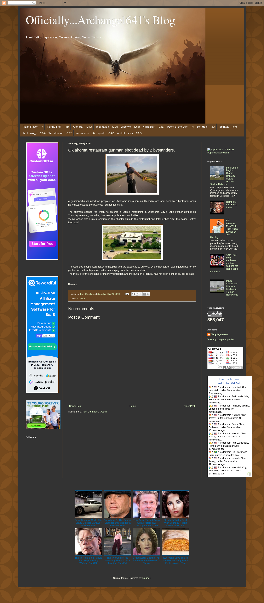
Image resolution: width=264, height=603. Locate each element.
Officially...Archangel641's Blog (100, 19)
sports (101, 133)
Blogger (146, 578)
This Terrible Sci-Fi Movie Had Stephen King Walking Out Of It (88, 560)
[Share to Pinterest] (148, 294)
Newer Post (75, 406)
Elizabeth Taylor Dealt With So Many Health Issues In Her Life (175, 523)
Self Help (202, 126)
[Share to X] (141, 294)
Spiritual (224, 126)
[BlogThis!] (137, 294)
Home (132, 406)
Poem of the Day (177, 126)
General (78, 126)
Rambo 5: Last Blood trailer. (231, 205)
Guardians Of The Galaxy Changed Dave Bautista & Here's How (117, 523)
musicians (82, 133)
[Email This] (133, 294)
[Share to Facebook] (144, 294)
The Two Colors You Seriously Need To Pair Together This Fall (117, 560)
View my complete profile (220, 339)
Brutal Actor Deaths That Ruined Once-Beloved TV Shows (146, 560)
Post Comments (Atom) (95, 411)
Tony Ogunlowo (219, 334)
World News (56, 133)
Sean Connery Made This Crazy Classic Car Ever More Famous (88, 523)
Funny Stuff (54, 126)
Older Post (189, 406)
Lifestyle (126, 126)
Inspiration (102, 126)
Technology (30, 133)
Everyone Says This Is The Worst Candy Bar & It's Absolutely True (175, 560)
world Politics (125, 133)
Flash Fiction (30, 126)
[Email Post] (126, 294)
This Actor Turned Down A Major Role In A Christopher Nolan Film (146, 523)
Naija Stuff (149, 126)
